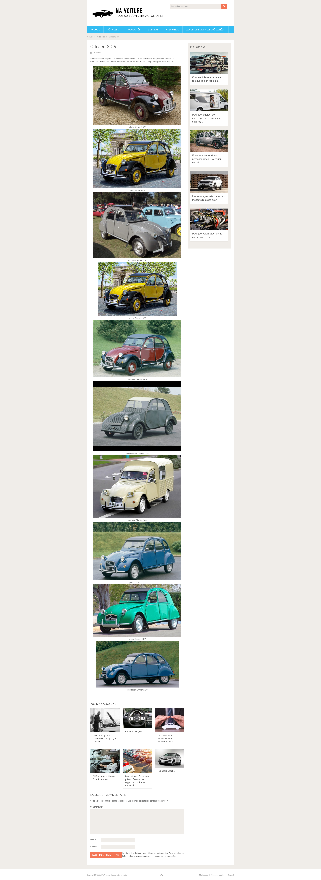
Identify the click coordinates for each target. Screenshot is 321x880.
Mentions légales (217, 875)
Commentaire (96, 807)
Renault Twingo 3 (133, 731)
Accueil (95, 29)
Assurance (172, 29)
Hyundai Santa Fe (166, 771)
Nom (93, 840)
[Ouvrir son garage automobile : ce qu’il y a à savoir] (105, 720)
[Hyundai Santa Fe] (169, 758)
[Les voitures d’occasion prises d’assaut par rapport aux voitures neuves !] (137, 761)
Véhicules (113, 29)
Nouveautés (133, 29)
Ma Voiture (105, 875)
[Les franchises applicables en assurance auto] (169, 720)
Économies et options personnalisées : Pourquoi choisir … (206, 159)
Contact (231, 875)
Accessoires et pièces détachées (205, 29)
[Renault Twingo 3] (137, 718)
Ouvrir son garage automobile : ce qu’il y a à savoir (104, 738)
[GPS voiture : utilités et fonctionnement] (105, 761)
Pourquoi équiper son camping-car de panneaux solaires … (206, 118)
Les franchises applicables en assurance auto (165, 738)
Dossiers (153, 29)
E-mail (93, 847)
